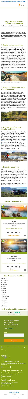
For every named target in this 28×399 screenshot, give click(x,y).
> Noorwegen (4, 298)
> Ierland (3, 294)
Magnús (14, 256)
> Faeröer (3, 286)
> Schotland (4, 300)
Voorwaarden (11, 397)
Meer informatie (5, 367)
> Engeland (4, 284)
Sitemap (17, 397)
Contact (14, 394)
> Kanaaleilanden (5, 296)
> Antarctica (4, 278)
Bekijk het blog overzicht (7, 385)
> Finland (3, 288)
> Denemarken (4, 280)
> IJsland (3, 292)
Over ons (5, 394)
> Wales (3, 304)
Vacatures (22, 394)
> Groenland (4, 290)
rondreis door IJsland (18, 185)
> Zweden (3, 306)
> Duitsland (4, 282)
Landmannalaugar (5, 144)
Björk (14, 221)
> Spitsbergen (4, 302)
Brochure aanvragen (6, 376)
